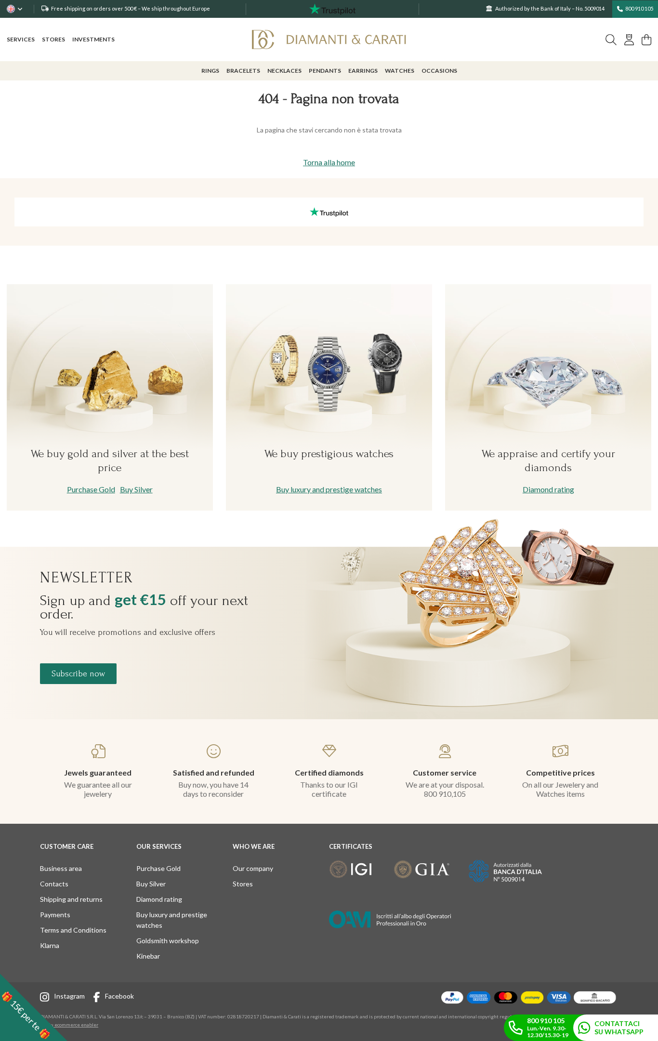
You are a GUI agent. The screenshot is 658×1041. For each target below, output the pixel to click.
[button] (33, 1007)
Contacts (54, 884)
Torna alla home (329, 162)
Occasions (439, 70)
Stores (53, 39)
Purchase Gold (91, 489)
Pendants (325, 70)
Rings (210, 70)
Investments (93, 39)
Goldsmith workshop (167, 940)
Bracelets (243, 70)
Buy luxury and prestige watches (329, 489)
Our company (253, 868)
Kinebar (148, 956)
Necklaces (284, 70)
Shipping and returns (71, 899)
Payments (55, 914)
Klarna (49, 945)
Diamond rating (548, 489)
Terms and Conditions (73, 930)
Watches (399, 70)
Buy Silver (136, 489)
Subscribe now (78, 673)
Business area (61, 868)
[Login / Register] (629, 39)
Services (21, 39)
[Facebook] (99, 998)
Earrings (363, 70)
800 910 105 (639, 8)
